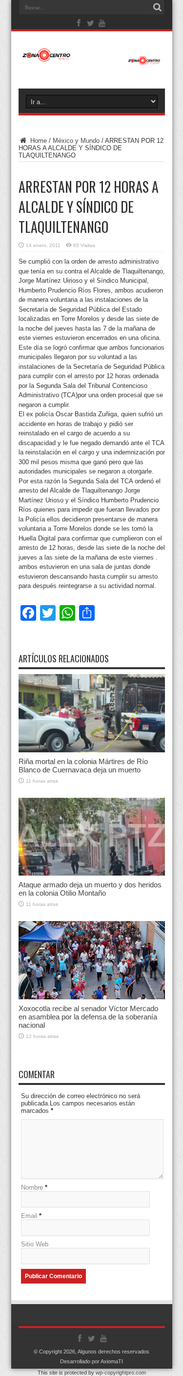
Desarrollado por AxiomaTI (91, 1361)
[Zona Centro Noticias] (92, 60)
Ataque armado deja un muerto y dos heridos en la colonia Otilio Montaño (90, 888)
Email (29, 1215)
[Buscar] (157, 7)
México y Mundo (76, 140)
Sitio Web (34, 1244)
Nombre (32, 1187)
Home (37, 140)
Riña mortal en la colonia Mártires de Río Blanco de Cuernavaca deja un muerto (83, 765)
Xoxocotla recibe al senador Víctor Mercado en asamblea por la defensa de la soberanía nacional (88, 1016)
